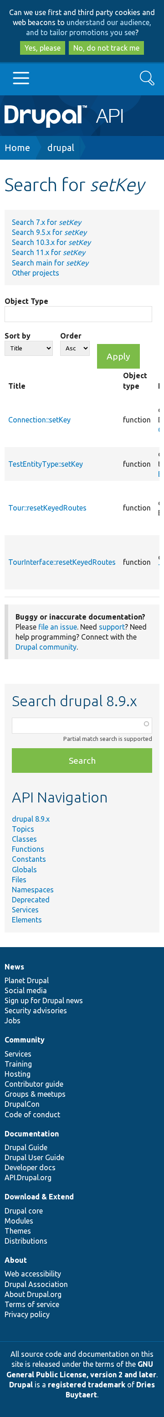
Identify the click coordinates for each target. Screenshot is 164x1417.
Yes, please (43, 48)
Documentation (32, 1134)
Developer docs (30, 1167)
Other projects (35, 273)
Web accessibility (33, 1274)
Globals (24, 869)
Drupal (21, 1385)
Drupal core (24, 1211)
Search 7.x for (46, 222)
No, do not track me (106, 48)
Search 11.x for (48, 252)
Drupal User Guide (34, 1157)
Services (25, 910)
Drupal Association (36, 1284)
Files (19, 879)
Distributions (26, 1241)
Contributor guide (34, 1084)
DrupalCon (22, 1104)
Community (25, 1040)
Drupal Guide (26, 1147)
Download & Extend (39, 1197)
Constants (29, 859)
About (16, 1260)
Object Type (26, 301)
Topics (23, 829)
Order (71, 336)
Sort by (18, 336)
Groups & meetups (35, 1094)
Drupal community (46, 647)
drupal (60, 147)
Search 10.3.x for (51, 242)
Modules (19, 1221)
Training (18, 1064)
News (14, 967)
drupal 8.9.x (31, 819)
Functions (28, 849)
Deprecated (31, 900)
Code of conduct (32, 1114)
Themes (18, 1231)
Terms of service (32, 1304)
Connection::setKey (39, 420)
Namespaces (33, 890)
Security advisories (36, 1010)
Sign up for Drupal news (44, 1000)
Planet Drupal (27, 980)
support (112, 627)
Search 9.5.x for (49, 232)
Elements (27, 920)
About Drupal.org (33, 1294)
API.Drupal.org (28, 1177)
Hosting (18, 1074)
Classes (24, 839)
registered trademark (86, 1385)
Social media (26, 990)
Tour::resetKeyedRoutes (47, 508)
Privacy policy (27, 1314)
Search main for (50, 263)
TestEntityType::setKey (45, 464)
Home (17, 147)
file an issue (57, 627)
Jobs (12, 1020)
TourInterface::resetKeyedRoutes (62, 562)
